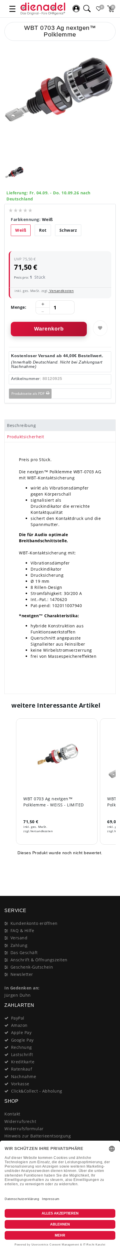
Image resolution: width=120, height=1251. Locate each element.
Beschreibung (21, 425)
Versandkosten (61, 290)
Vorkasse (20, 1083)
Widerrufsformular (24, 1128)
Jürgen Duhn (17, 995)
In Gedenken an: (22, 988)
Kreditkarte (23, 1061)
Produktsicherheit (25, 436)
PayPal (17, 1018)
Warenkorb (49, 329)
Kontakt (12, 1114)
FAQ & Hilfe (22, 930)
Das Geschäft (24, 952)
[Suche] (86, 9)
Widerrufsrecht (20, 1121)
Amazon (19, 1025)
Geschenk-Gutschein (31, 967)
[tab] (60, 425)
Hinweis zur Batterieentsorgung (37, 1136)
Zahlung (19, 945)
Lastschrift (22, 1054)
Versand (19, 937)
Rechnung (21, 1047)
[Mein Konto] (76, 9)
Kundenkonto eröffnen (34, 923)
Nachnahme (23, 1076)
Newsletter (21, 974)
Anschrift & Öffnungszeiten (39, 960)
